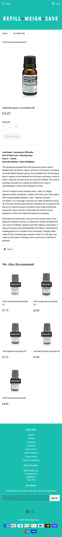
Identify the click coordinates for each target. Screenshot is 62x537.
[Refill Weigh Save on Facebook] (27, 512)
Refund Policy (31, 449)
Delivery (31, 438)
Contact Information (31, 460)
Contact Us (31, 442)
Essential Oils (19, 33)
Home (4, 33)
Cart (58, 4)
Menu (8, 4)
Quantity (6, 122)
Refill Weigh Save (32, 520)
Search (31, 435)
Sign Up (54, 498)
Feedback (31, 445)
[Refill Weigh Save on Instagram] (32, 512)
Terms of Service (31, 453)
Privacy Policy (31, 456)
